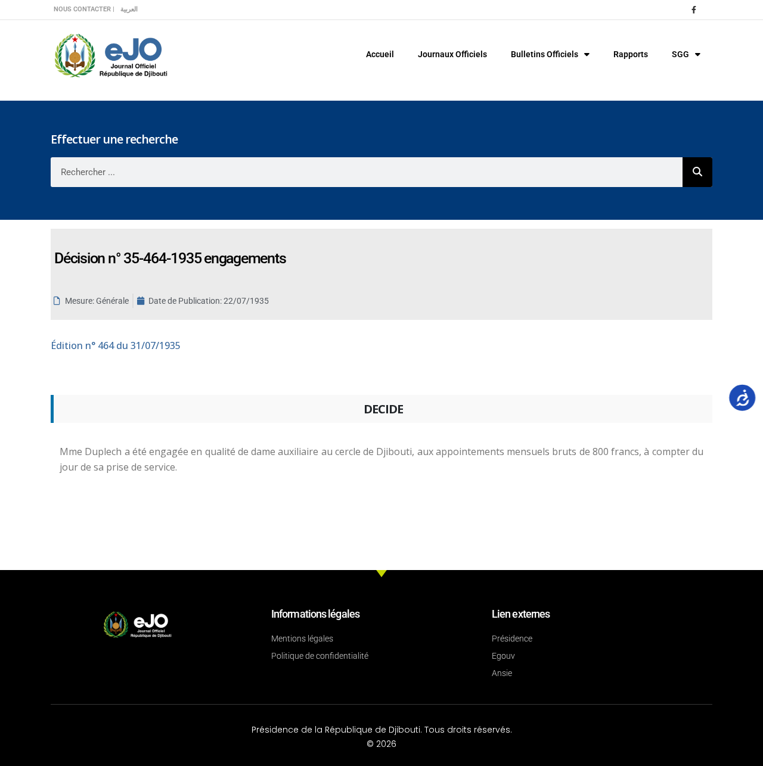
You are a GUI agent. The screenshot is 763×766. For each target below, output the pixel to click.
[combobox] (367, 172)
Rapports (630, 54)
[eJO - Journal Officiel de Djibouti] (110, 54)
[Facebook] (694, 9)
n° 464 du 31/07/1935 (116, 345)
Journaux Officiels (452, 54)
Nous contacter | (84, 9)
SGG (680, 54)
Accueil (380, 54)
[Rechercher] (697, 172)
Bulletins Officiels (544, 54)
